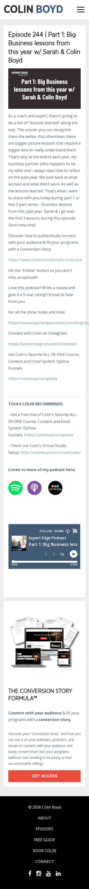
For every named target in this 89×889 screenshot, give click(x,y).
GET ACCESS (44, 776)
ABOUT (44, 818)
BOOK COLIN (44, 850)
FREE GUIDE (44, 839)
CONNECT (44, 861)
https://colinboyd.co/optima (32, 378)
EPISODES (44, 829)
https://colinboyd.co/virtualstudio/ (50, 452)
